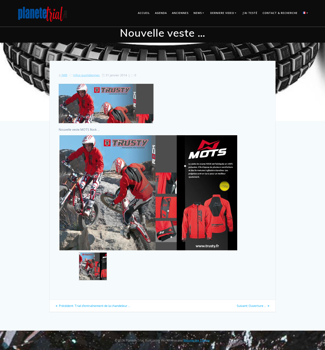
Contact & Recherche (280, 13)
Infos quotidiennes (86, 75)
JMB (64, 75)
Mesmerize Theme (196, 340)
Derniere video (222, 13)
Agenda (161, 13)
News (198, 13)
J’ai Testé (250, 13)
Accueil (144, 13)
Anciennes (180, 13)
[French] (306, 13)
